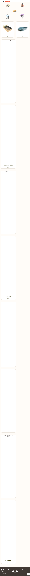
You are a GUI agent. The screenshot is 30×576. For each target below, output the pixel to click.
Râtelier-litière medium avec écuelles (8, 165)
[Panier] (29, 1)
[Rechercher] (24, 1)
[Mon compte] (26, 1)
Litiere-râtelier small (8, 296)
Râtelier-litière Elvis (7, 34)
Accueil (2, 20)
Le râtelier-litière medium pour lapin (8, 99)
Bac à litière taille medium (8, 560)
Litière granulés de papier (8, 429)
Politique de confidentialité (25, 570)
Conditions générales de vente (25, 569)
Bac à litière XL (22, 34)
